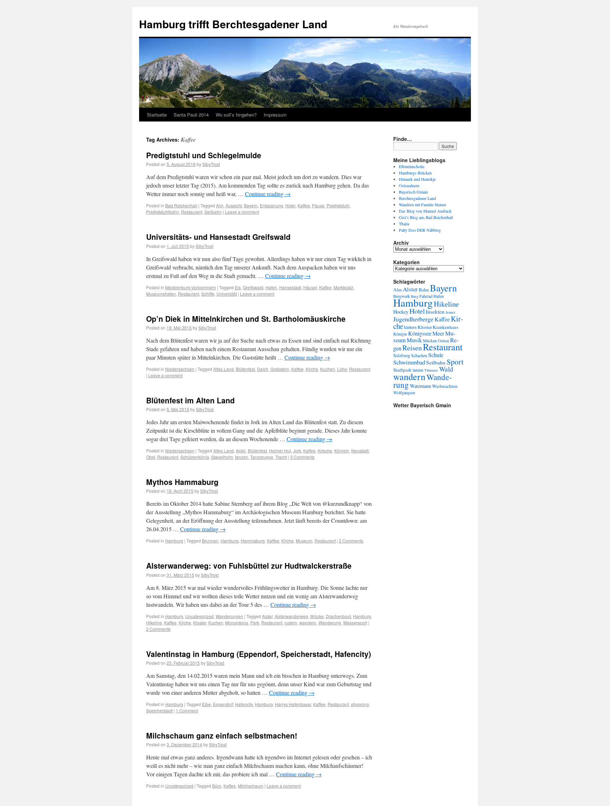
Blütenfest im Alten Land (190, 400)
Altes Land (223, 369)
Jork (297, 451)
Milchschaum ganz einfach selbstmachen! (221, 735)
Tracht (281, 457)
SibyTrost (211, 164)
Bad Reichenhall (181, 205)
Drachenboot (338, 616)
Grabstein (279, 369)
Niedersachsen (180, 369)
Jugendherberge (413, 319)
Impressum (275, 114)
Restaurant (191, 212)
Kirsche (325, 451)
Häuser (310, 287)
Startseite (157, 114)
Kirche (312, 369)
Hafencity (244, 704)
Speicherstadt (159, 710)
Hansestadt (290, 287)
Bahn (424, 289)
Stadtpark (402, 370)
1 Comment (187, 710)
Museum (304, 541)
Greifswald (253, 287)
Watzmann (420, 386)
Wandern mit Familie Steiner (422, 204)
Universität (226, 294)
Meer (438, 333)
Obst (150, 457)
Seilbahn (213, 212)
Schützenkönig (194, 457)
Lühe (342, 369)
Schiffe (207, 294)
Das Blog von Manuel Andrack (425, 211)
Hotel (290, 205)
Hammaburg (253, 541)
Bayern (251, 205)
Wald (446, 369)
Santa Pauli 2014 (191, 114)
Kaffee (304, 205)
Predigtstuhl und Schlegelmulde (203, 155)
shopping (360, 704)
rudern (291, 623)
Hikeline (154, 623)
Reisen (412, 347)
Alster (267, 616)
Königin (341, 451)
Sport (455, 361)
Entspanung (271, 205)
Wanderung (329, 623)
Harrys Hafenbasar (293, 704)
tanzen (241, 457)
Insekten (435, 311)
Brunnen (210, 541)
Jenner (450, 312)
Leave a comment (242, 212)
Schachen (419, 355)
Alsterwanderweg (291, 616)
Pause (318, 205)
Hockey (400, 311)
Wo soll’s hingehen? (236, 114)
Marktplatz (343, 287)
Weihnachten (445, 386)
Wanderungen (229, 616)
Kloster (199, 623)
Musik (414, 340)
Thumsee (431, 370)
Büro (216, 786)
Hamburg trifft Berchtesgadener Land (233, 23)
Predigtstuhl (338, 205)
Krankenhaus (445, 327)
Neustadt (360, 451)
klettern (410, 327)
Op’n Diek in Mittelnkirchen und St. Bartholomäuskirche (246, 318)
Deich (262, 369)
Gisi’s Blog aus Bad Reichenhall (426, 217)
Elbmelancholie (411, 166)
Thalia (404, 223)
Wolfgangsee (404, 392)
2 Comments (351, 541)
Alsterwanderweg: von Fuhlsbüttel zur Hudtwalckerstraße (249, 565)
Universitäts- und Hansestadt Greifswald (218, 236)
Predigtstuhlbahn (162, 212)
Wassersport (355, 623)
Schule (435, 355)
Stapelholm (222, 457)
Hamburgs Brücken (415, 173)
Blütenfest (245, 369)
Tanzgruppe (261, 457)
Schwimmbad (409, 362)
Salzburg (401, 355)
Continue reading (268, 193)
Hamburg (174, 541)
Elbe (206, 704)
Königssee (419, 333)
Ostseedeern (409, 185)
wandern (307, 623)
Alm (219, 205)
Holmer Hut (280, 451)
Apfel (241, 451)
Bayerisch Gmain (413, 192)
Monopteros (236, 623)
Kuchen (327, 369)
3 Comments (302, 457)
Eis (238, 287)
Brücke (317, 616)
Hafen (271, 287)
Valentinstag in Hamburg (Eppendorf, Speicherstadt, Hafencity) (258, 653)
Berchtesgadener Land (417, 198)
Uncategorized (199, 616)
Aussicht (234, 205)
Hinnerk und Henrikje (417, 179)
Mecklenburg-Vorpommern (190, 287)
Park (254, 623)
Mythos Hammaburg (182, 481)
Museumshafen (161, 294)
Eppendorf (223, 704)
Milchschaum (250, 786)
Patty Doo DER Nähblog (420, 230)
